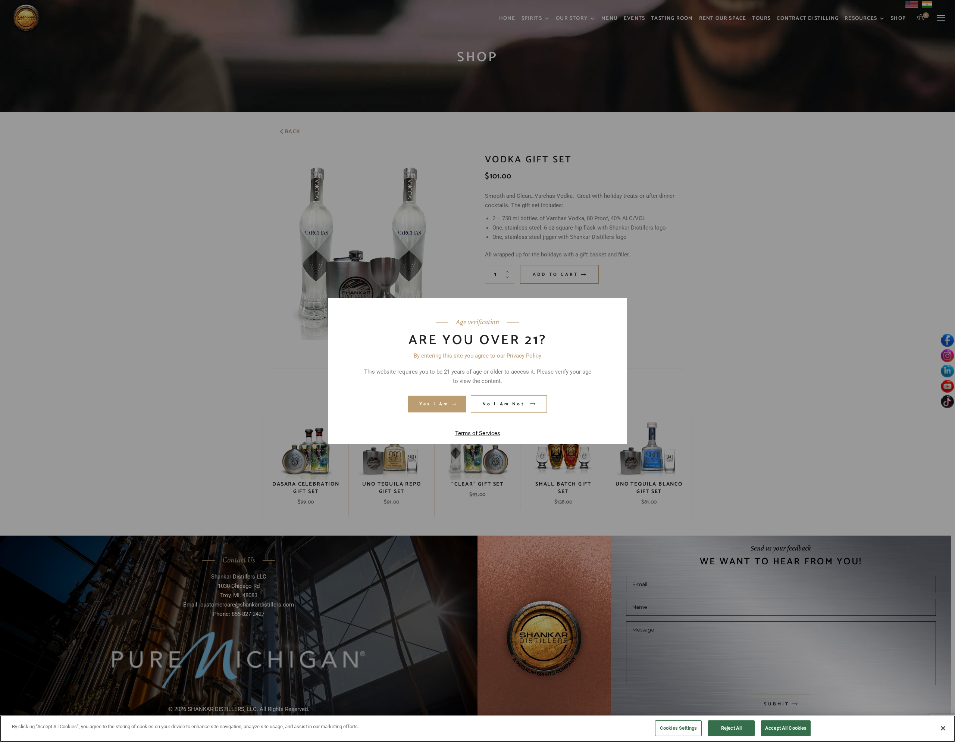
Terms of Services (477, 433)
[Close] (943, 728)
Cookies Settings (678, 728)
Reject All (731, 728)
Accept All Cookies (786, 728)
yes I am (434, 404)
